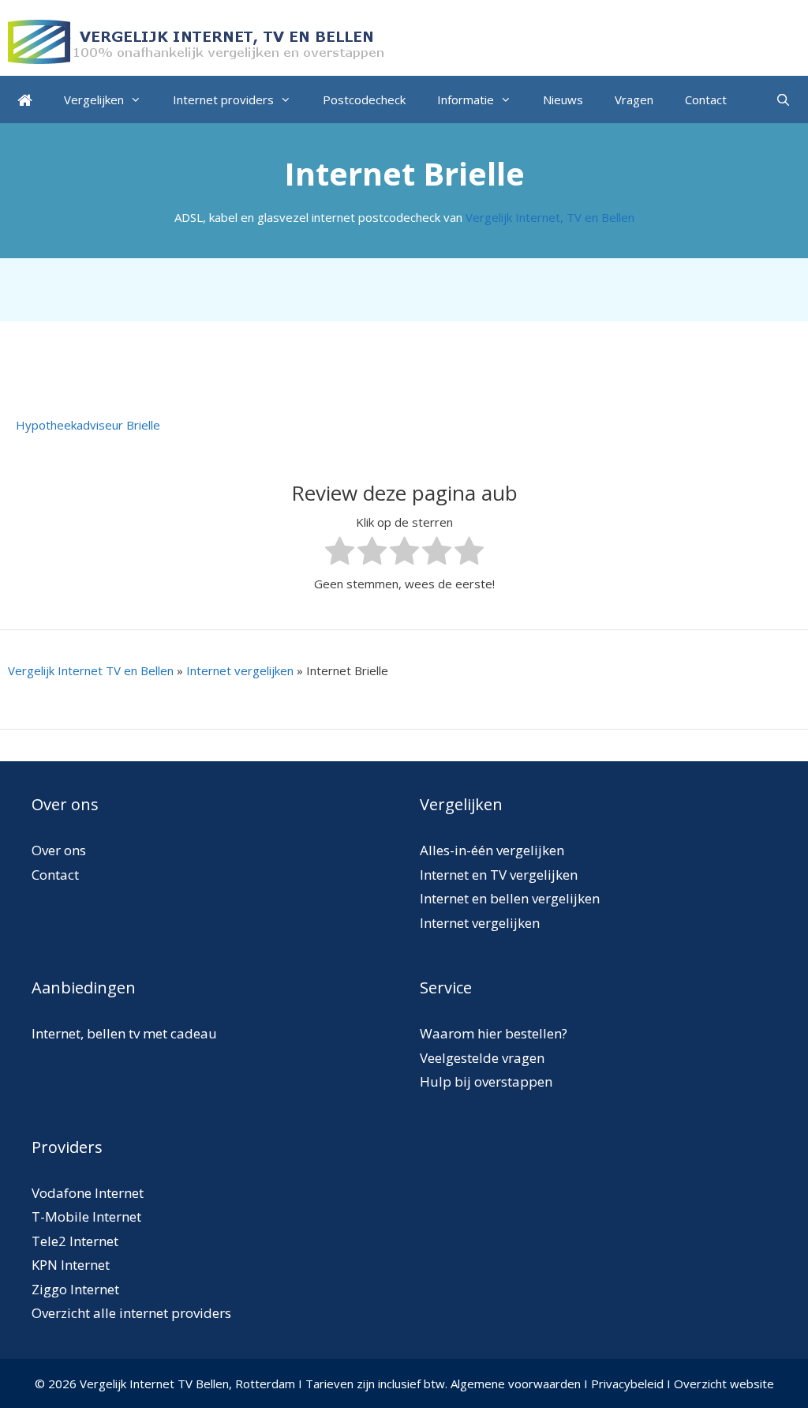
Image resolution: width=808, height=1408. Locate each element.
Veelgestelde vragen (482, 1058)
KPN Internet (71, 1265)
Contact (706, 99)
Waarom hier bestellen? (493, 1033)
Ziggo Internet (75, 1289)
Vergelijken (94, 99)
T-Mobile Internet (86, 1216)
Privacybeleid (627, 1383)
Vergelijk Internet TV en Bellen (91, 670)
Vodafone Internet (88, 1193)
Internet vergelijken (240, 670)
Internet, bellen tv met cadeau (124, 1033)
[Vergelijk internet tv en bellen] (25, 99)
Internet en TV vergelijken (499, 874)
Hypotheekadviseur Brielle (88, 425)
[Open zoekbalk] (783, 99)
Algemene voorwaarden (516, 1383)
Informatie (465, 99)
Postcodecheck (364, 99)
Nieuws (563, 99)
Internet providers (223, 99)
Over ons (59, 850)
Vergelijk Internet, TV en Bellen (550, 217)
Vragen (634, 99)
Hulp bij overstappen (486, 1081)
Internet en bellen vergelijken (510, 898)
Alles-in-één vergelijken (492, 850)
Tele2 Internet (75, 1241)
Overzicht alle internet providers (131, 1313)
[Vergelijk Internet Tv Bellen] (197, 40)
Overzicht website (724, 1383)
